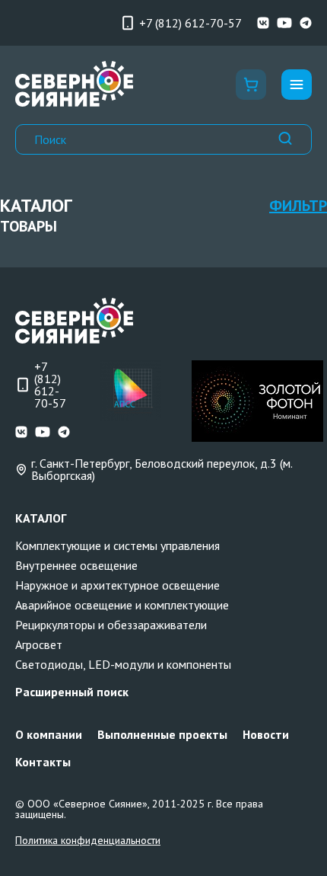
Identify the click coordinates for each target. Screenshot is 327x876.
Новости (266, 734)
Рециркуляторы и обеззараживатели (111, 624)
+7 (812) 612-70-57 (190, 22)
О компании (48, 734)
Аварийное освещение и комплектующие (122, 604)
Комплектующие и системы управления (117, 545)
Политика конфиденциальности (87, 840)
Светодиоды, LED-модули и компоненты (123, 664)
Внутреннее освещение (76, 565)
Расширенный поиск (72, 692)
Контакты (43, 761)
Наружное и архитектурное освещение (117, 585)
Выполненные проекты (162, 734)
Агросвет (38, 644)
